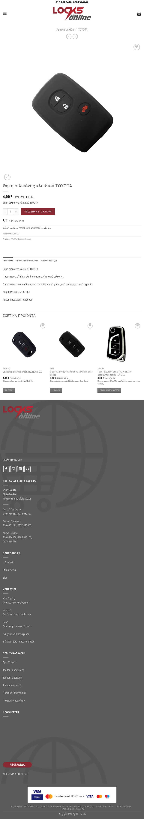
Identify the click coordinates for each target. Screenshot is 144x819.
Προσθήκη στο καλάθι (38, 211)
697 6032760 (24, 513)
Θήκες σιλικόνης (24, 239)
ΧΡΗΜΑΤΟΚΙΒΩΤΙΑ (124, 806)
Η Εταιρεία (8, 562)
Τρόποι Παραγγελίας (13, 670)
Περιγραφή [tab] (8, 261)
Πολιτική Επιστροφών (14, 692)
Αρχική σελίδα (65, 29)
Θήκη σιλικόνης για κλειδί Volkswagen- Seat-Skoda (71, 373)
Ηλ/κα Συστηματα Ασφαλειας (80, 806)
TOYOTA (83, 29)
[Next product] (68, 36)
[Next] (141, 360)
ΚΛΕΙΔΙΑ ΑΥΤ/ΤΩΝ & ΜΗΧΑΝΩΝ (50, 806)
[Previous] (3, 360)
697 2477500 (24, 525)
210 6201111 (9, 525)
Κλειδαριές (16, 806)
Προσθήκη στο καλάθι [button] (109, 390)
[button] (5, 13)
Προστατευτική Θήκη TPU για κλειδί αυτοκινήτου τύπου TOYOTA (115, 373)
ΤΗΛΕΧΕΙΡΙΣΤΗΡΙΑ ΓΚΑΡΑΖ (72, 809)
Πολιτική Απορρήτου (14, 700)
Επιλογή (8, 390)
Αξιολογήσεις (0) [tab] (49, 261)
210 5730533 (9, 513)
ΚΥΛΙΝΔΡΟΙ (29, 806)
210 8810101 (24, 537)
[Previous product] (75, 36)
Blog (5, 577)
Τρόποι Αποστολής (12, 685)
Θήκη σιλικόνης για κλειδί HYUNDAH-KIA (22, 371)
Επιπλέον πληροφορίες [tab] (27, 261)
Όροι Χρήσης (9, 662)
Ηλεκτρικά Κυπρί (105, 806)
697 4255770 (9, 541)
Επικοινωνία (9, 569)
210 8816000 (9, 537)
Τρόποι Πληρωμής (12, 677)
